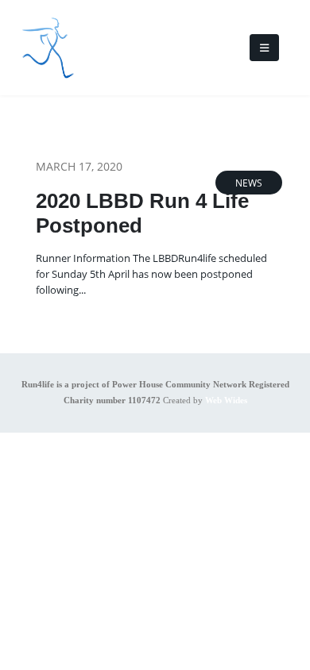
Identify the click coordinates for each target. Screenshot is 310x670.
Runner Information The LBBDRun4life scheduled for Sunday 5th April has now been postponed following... (151, 274)
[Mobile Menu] (264, 47)
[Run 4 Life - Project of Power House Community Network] (47, 47)
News (248, 182)
